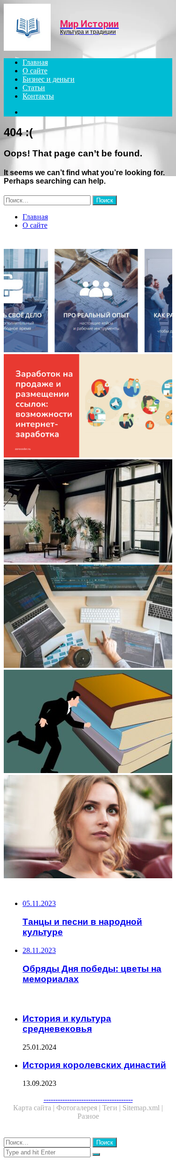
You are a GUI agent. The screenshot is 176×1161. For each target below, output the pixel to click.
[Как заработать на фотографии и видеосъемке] (88, 512)
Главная (35, 62)
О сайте (35, 71)
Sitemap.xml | (142, 1108)
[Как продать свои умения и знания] (88, 722)
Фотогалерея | (79, 1108)
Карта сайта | (34, 1108)
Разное (88, 1116)
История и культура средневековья (67, 1024)
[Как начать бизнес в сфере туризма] (88, 301)
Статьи (34, 88)
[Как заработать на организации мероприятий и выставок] (88, 827)
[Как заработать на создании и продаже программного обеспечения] (88, 617)
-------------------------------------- (88, 1099)
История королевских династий (94, 1065)
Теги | (112, 1108)
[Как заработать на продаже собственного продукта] (88, 406)
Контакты (38, 96)
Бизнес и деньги (49, 79)
